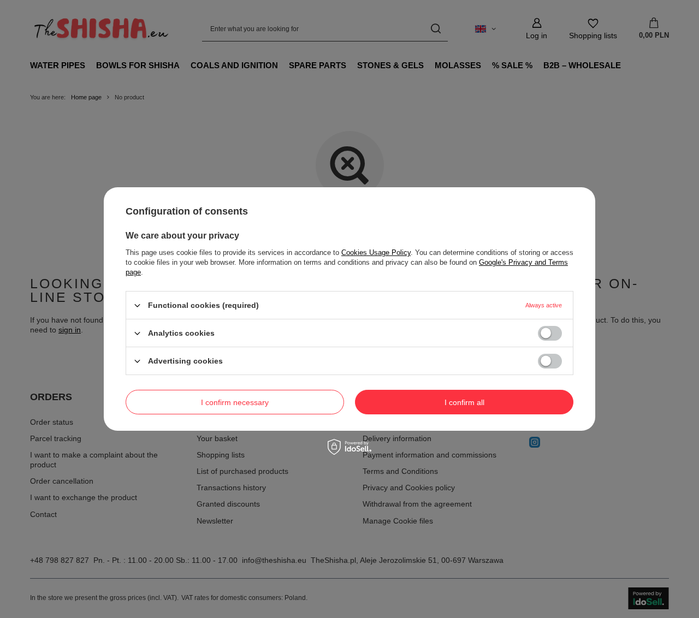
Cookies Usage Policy (376, 252)
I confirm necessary (235, 401)
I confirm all (464, 401)
